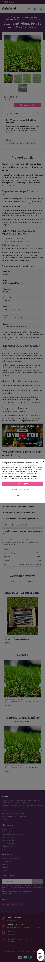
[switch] (40, 957)
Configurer (22, 495)
